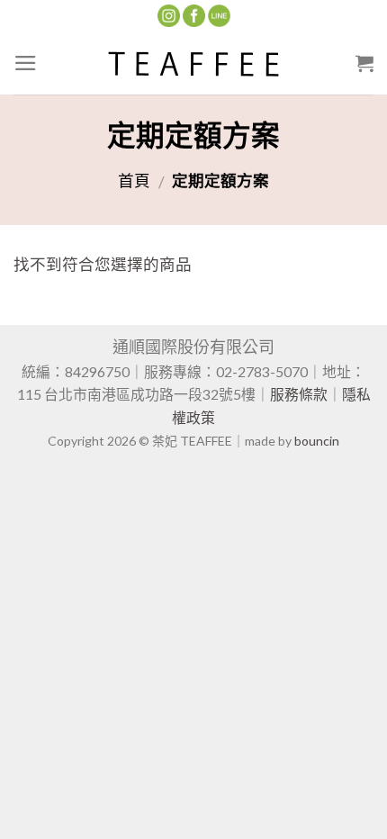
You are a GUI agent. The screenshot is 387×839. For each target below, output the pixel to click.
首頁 (134, 180)
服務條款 (299, 393)
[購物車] (365, 63)
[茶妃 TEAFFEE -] (194, 63)
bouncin (316, 440)
